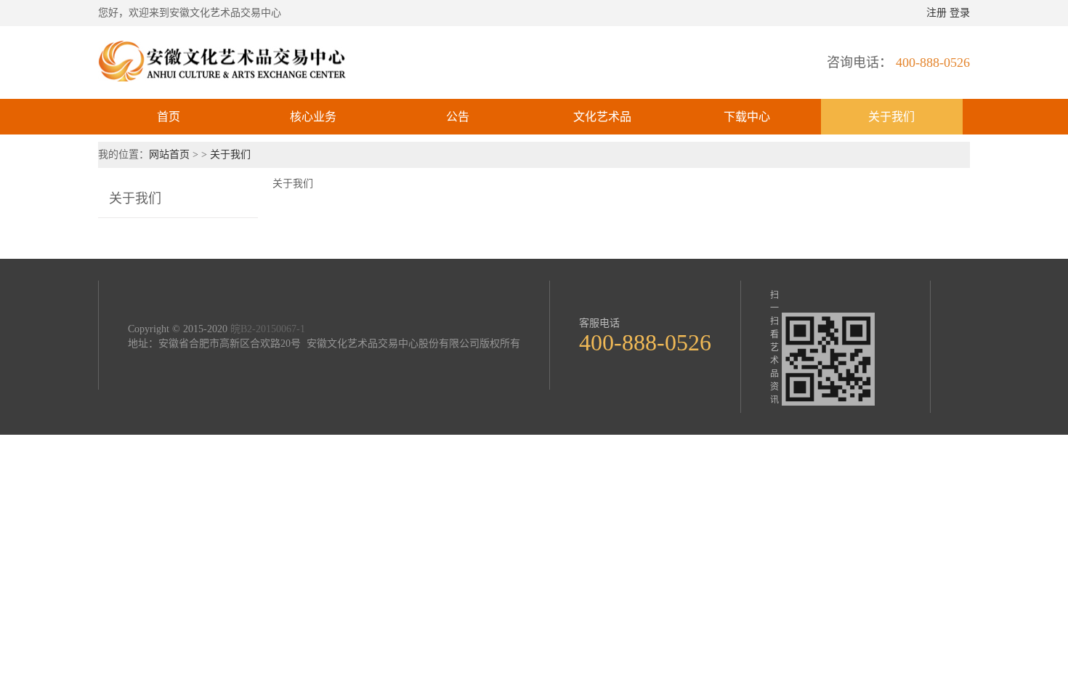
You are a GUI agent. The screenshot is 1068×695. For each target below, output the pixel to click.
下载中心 (747, 117)
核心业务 (313, 117)
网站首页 (171, 154)
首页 (168, 117)
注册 (936, 12)
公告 (457, 117)
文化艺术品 (602, 117)
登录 (960, 12)
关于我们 (891, 117)
